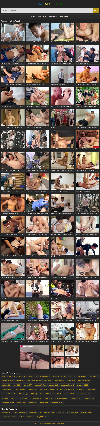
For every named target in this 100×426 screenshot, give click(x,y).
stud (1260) (33, 402)
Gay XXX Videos (42, 417)
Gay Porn (21, 417)
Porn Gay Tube (86, 412)
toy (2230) (17, 385)
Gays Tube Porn (19, 412)
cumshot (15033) (76, 398)
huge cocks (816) (84, 380)
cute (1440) (91, 389)
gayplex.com (6, 412)
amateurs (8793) (82, 385)
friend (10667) (44, 402)
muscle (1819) (56, 394)
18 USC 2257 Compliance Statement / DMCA (47, 423)
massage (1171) (40, 385)
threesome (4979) (59, 376)
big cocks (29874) (31, 394)
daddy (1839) (20, 380)
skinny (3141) (21, 402)
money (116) (15, 398)
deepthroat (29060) (56, 389)
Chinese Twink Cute (34, 412)
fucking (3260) (53, 385)
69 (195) (5, 398)
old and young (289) (35, 380)
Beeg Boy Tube (49, 412)
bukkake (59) (59, 380)
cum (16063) (93, 376)
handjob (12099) (19, 376)
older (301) (80, 389)
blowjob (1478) (7, 389)
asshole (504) (89, 398)
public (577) (28, 385)
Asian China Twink (8, 417)
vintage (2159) (32, 376)
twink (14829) (45, 376)
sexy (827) (48, 398)
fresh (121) (18, 394)
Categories (64, 16)
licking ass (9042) (8, 402)
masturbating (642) (67, 385)
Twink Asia (30, 417)
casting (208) (32, 389)
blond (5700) (37, 398)
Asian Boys (74, 412)
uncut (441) (43, 389)
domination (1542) (83, 394)
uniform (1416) (57, 402)
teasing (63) (26, 398)
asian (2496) (6, 376)
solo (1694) (48, 380)
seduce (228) (6, 385)
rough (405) (82, 376)
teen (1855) (71, 376)
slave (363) (70, 389)
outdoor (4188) (69, 394)
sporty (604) (71, 380)
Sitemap (63, 423)
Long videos (53, 16)
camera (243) (6, 394)
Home (33, 16)
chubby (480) (44, 394)
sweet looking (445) (61, 398)
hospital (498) (20, 389)
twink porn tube (62, 412)
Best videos (42, 16)
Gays (50, 4)
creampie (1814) (7, 380)
